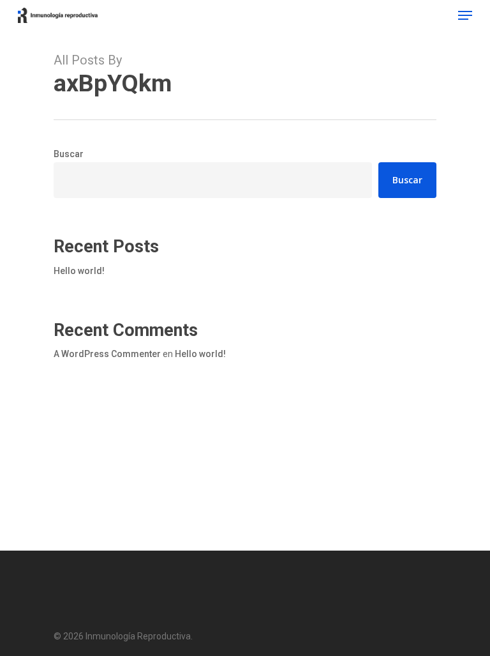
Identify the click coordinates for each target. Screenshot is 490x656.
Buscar (69, 154)
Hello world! (79, 271)
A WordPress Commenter (107, 354)
